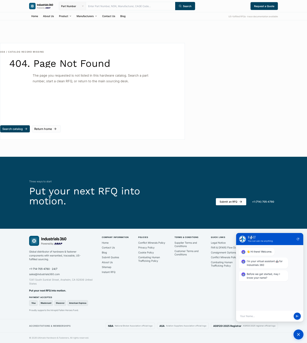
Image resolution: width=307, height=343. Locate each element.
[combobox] (130, 6)
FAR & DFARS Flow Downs (226, 247)
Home (34, 16)
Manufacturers (85, 16)
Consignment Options (223, 252)
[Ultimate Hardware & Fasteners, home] (41, 6)
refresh (298, 239)
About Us (48, 16)
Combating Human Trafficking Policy (149, 259)
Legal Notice (218, 242)
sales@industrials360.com (44, 274)
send (297, 316)
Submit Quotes (110, 257)
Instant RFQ (108, 272)
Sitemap (106, 267)
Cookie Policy (146, 252)
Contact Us (108, 16)
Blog (123, 16)
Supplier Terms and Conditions (185, 244)
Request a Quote (264, 6)
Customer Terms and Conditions (186, 253)
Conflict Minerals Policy (151, 242)
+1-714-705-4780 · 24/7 (43, 268)
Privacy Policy (146, 247)
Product (63, 16)
